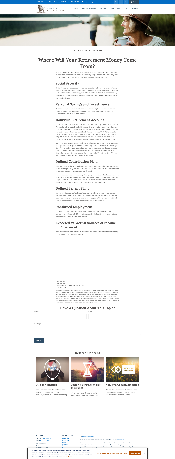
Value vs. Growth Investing (122, 384)
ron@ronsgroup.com (90, 2)
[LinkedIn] (121, 2)
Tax (63, 446)
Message (37, 324)
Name (36, 312)
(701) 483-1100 (74, 2)
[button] (76, 9)
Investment (65, 440)
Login (134, 2)
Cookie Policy (67, 457)
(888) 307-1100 (46, 438)
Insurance (65, 444)
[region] (87, 453)
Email (90, 312)
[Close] (145, 453)
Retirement (65, 438)
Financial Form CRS (88, 436)
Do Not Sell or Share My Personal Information (112, 453)
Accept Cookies (135, 453)
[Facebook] (126, 2)
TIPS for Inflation (46, 384)
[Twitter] (116, 2)
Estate (64, 442)
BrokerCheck (120, 439)
